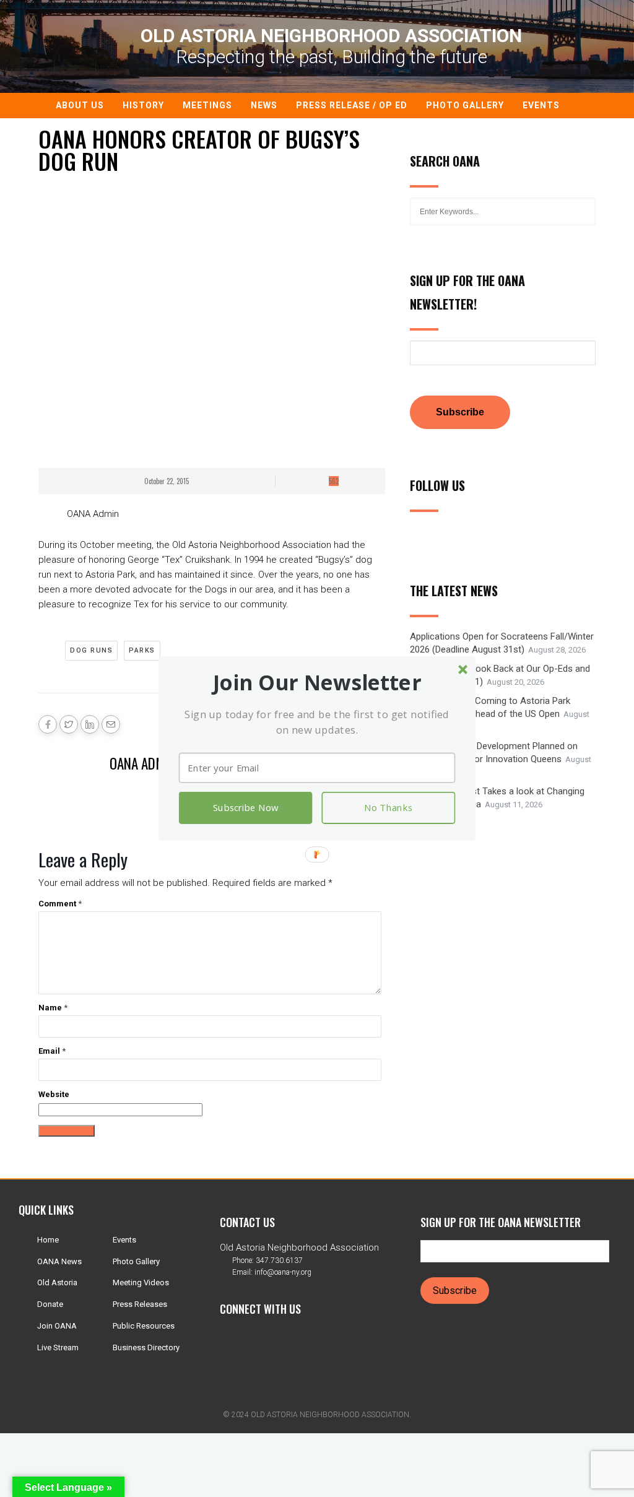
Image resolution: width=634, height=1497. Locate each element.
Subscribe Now (245, 808)
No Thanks (388, 808)
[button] (317, 682)
